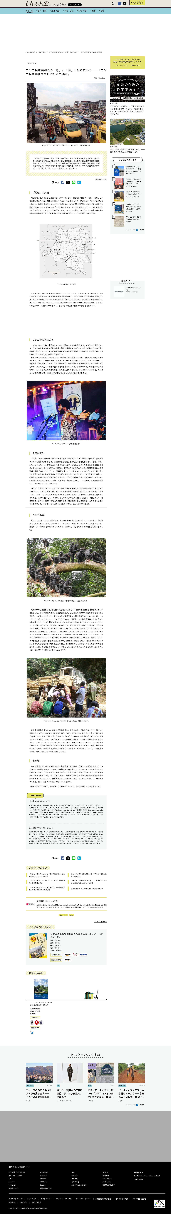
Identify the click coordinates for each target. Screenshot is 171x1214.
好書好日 (137, 2)
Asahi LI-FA (106, 1182)
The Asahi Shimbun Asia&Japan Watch (147, 1176)
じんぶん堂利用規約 (139, 1199)
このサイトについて (16, 1199)
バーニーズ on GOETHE (64, 1101)
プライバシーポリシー (83, 1199)
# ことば (90, 1101)
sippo (73, 1172)
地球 (71, 915)
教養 (93, 11)
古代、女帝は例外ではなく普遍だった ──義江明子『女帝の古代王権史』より (127, 150)
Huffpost (43, 1178)
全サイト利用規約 (122, 1199)
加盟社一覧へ (135, 65)
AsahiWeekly (138, 1179)
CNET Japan (44, 1172)
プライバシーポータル (63, 1199)
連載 (102, 11)
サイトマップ (31, 1199)
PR (58, 1086)
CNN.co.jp (43, 1175)
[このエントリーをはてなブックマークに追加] (79, 182)
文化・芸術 (69, 11)
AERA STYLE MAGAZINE (79, 1185)
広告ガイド (23, 1202)
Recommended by (130, 230)
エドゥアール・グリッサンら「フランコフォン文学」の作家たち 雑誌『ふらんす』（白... (100, 1093)
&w (14, 1175)
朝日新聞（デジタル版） (17, 1172)
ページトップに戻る (100, 922)
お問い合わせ (36, 1202)
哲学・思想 (42, 11)
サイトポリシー (46, 1199)
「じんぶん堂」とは (122, 65)
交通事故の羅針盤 (109, 1185)
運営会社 (12, 1202)
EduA (10, 1178)
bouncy (42, 1185)
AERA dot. (43, 1182)
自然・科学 (82, 11)
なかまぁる (75, 1182)
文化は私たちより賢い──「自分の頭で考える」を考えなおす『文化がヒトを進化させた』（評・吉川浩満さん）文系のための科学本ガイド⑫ (127, 110)
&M (10, 1175)
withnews (12, 1185)
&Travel (19, 1175)
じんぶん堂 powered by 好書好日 (37, 3)
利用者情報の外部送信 (103, 1199)
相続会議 (106, 1175)
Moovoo (12, 1182)
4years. (105, 1172)
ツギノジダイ (107, 1178)
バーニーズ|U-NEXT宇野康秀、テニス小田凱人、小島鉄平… (69, 1093)
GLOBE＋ (75, 1175)
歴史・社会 (55, 11)
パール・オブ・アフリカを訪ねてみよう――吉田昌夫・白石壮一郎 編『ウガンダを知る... (131, 1093)
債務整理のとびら (46, 1188)
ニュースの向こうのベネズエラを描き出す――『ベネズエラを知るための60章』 (39, 1093)
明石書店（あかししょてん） (48, 901)
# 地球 (28, 1101)
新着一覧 (29, 11)
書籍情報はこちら (101, 179)
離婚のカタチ (13, 1188)
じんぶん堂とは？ (75, 5)
